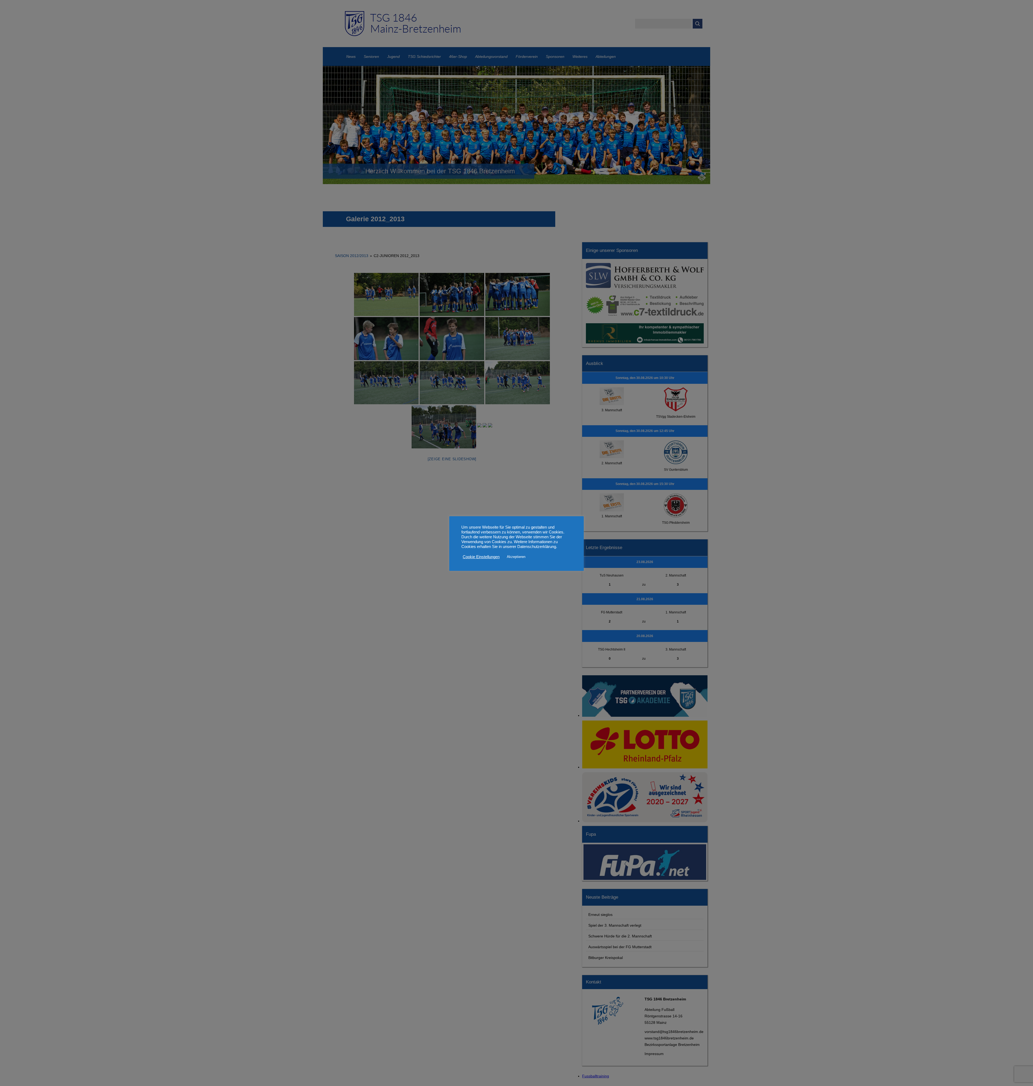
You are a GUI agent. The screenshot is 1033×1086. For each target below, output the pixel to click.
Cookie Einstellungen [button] (481, 557)
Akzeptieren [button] (516, 557)
